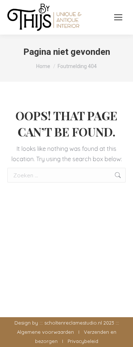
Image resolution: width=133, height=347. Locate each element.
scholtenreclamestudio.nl (73, 323)
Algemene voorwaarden (45, 332)
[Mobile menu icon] (118, 17)
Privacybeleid (83, 341)
